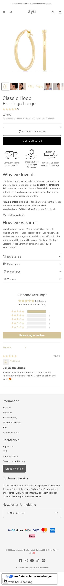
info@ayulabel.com (38, 492)
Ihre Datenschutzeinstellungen (33, 576)
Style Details (14, 256)
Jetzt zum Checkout (32, 140)
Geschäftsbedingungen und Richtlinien (32, 567)
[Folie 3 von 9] (22, 86)
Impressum (8, 446)
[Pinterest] (43, 560)
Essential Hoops (53, 201)
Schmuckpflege (10, 417)
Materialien (13, 264)
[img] (10, 356)
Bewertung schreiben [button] (32, 335)
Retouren (7, 412)
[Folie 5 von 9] (39, 86)
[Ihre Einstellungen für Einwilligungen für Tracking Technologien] (5, 580)
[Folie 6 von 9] (48, 86)
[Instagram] (26, 560)
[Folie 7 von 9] (56, 86)
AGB (5, 451)
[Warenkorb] (60, 12)
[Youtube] (32, 560)
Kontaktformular (11, 432)
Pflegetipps (14, 271)
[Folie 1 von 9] (5, 86)
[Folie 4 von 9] (31, 86)
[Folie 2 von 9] (14, 86)
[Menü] (4, 12)
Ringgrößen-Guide (12, 422)
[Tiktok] (38, 560)
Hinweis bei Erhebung (18, 582)
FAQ (5, 427)
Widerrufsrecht (10, 456)
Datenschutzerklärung (14, 461)
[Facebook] (20, 560)
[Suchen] (10, 12)
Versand (12, 278)
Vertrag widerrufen (14, 468)
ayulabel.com (17, 550)
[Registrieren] (56, 512)
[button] (10, 109)
